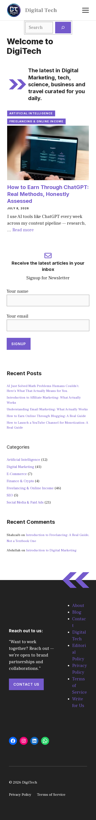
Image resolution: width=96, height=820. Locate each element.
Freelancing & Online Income (36, 121)
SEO (10, 495)
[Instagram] (24, 741)
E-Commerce (17, 474)
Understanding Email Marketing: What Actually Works (47, 409)
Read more (23, 230)
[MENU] (85, 10)
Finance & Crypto (20, 481)
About (78, 605)
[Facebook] (13, 741)
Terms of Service (51, 794)
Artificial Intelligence (31, 113)
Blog (76, 612)
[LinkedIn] (34, 741)
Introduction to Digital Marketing (51, 550)
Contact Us (26, 684)
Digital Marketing (20, 467)
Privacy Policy (20, 794)
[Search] (63, 27)
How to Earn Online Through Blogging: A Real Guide (46, 416)
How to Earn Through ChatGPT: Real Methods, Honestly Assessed (48, 194)
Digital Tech (41, 10)
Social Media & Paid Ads (25, 502)
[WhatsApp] (45, 741)
